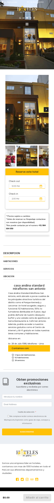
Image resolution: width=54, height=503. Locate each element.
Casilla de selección (26, 412)
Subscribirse (27, 432)
